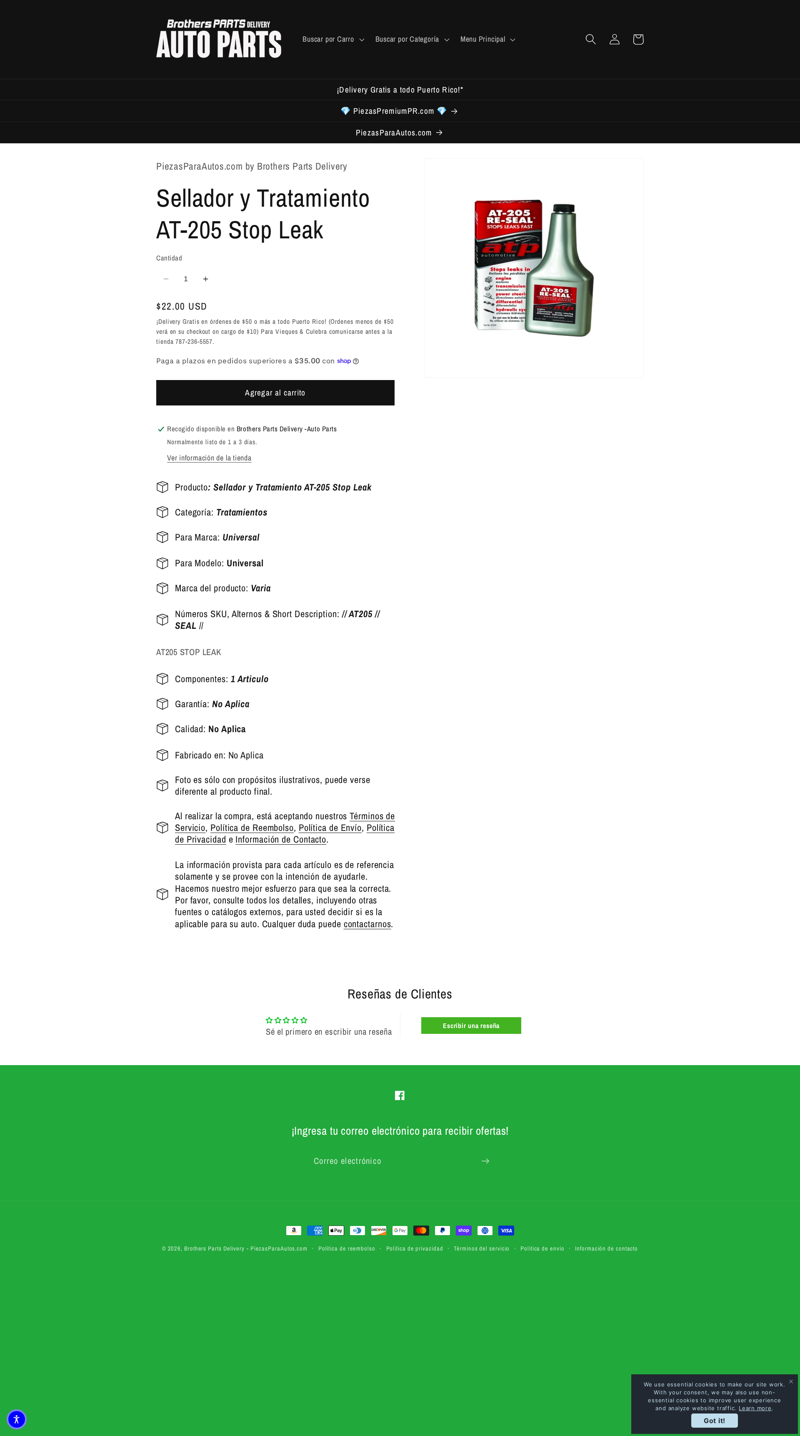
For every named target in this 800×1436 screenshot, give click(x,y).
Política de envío (542, 1248)
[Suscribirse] (485, 1161)
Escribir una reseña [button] (471, 1025)
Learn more (755, 1408)
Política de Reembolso (252, 827)
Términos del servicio (482, 1248)
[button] (332, 39)
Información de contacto (606, 1248)
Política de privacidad (414, 1248)
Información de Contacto (280, 839)
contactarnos (367, 924)
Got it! (714, 1420)
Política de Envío (330, 827)
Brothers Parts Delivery (214, 1248)
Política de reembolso (346, 1248)
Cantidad (169, 258)
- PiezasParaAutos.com (277, 1248)
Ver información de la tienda (209, 458)
